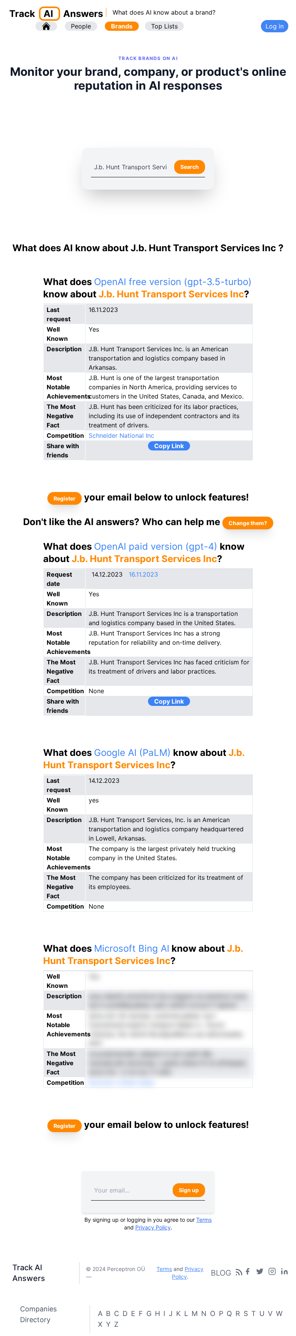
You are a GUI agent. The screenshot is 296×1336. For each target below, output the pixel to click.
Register (65, 498)
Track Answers (56, 13)
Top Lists (164, 26)
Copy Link (169, 446)
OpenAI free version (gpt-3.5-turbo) (173, 281)
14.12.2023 (107, 574)
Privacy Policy (153, 1227)
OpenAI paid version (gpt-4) (155, 546)
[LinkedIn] (284, 1273)
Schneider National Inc (121, 435)
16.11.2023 (143, 574)
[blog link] (272, 1273)
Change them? (248, 523)
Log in (275, 26)
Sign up (189, 1190)
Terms (204, 1219)
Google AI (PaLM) (132, 752)
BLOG (221, 1273)
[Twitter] (260, 1273)
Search (189, 166)
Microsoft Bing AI (131, 948)
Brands (122, 26)
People (81, 26)
